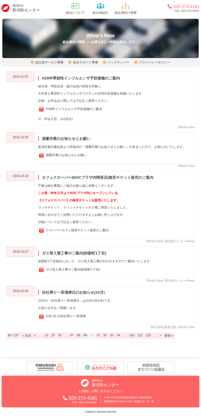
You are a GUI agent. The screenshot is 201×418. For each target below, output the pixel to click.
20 (53, 335)
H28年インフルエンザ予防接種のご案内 (74, 109)
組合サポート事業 (85, 62)
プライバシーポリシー (154, 62)
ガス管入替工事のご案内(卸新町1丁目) (73, 269)
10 (46, 335)
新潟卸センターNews (180, 241)
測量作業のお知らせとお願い (66, 155)
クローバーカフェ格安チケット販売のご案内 (77, 230)
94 (118, 335)
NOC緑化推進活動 (163, 327)
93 (112, 335)
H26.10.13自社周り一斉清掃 (66, 316)
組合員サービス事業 (49, 62)
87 (72, 335)
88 (78, 335)
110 (140, 335)
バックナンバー (119, 62)
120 (148, 335)
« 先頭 (26, 335)
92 (105, 335)
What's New (186, 127)
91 (98, 335)
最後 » (168, 335)
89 (85, 335)
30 (59, 335)
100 (131, 335)
